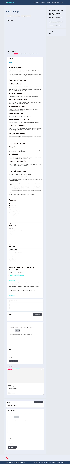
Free (12, 305)
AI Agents (12, 393)
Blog (62, 2)
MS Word (32, 53)
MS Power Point (27, 53)
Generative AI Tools (55, 2)
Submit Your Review (13, 360)
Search (48, 2)
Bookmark (17, 16)
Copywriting (23, 53)
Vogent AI (10, 385)
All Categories (36, 2)
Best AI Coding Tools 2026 (54, 25)
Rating (10, 330)
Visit (10, 62)
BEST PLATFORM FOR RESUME (55, 22)
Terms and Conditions (56, 462)
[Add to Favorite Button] (41, 369)
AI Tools (51, 31)
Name (10, 349)
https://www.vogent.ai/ (13, 388)
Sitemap (62, 462)
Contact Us (43, 462)
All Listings (43, 2)
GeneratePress (22, 462)
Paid (12, 308)
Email (10, 354)
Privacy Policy (48, 462)
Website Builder (36, 53)
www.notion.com (12, 295)
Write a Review (37, 314)
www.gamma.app (12, 280)
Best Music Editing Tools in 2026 (56, 10)
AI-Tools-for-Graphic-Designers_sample (16, 275)
